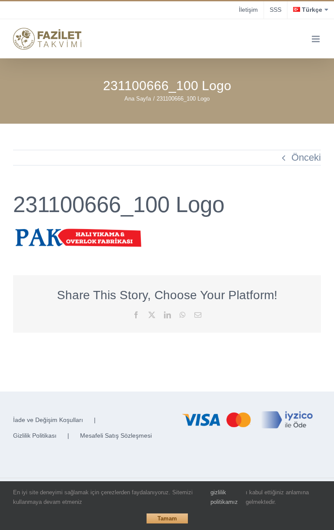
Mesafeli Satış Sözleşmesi (116, 435)
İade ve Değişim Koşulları (48, 419)
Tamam (167, 518)
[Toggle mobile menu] (316, 39)
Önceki (306, 157)
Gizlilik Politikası (35, 435)
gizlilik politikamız (224, 497)
